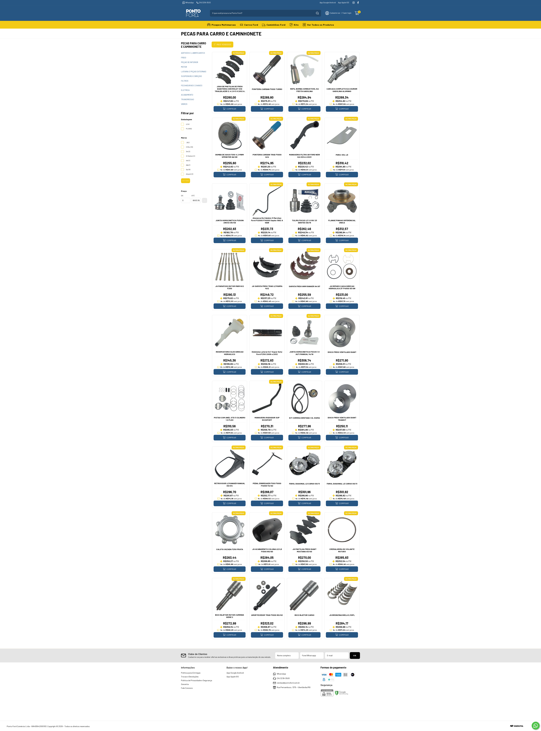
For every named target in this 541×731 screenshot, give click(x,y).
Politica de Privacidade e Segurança (196, 680)
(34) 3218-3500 (205, 2)
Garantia (185, 684)
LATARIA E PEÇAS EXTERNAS (193, 71)
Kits (296, 24)
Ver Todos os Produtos (320, 24)
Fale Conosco (187, 688)
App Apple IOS (343, 2)
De (182, 195)
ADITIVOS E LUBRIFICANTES (193, 53)
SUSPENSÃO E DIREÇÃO (191, 76)
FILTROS (184, 81)
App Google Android (328, 2)
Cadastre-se (335, 13)
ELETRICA (185, 90)
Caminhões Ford (276, 24)
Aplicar (204, 200)
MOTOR (184, 67)
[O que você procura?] (317, 13)
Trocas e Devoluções (190, 676)
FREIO (183, 57)
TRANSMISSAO (187, 99)
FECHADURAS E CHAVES (191, 85)
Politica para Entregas (190, 673)
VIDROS (184, 104)
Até (193, 195)
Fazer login (346, 13)
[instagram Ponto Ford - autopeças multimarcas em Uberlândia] (353, 2)
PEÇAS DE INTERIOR (189, 62)
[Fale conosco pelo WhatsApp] (536, 726)
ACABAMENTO (187, 95)
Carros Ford (251, 24)
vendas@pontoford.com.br (288, 683)
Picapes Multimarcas (224, 24)
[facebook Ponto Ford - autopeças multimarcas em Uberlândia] (358, 2)
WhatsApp (190, 2)
